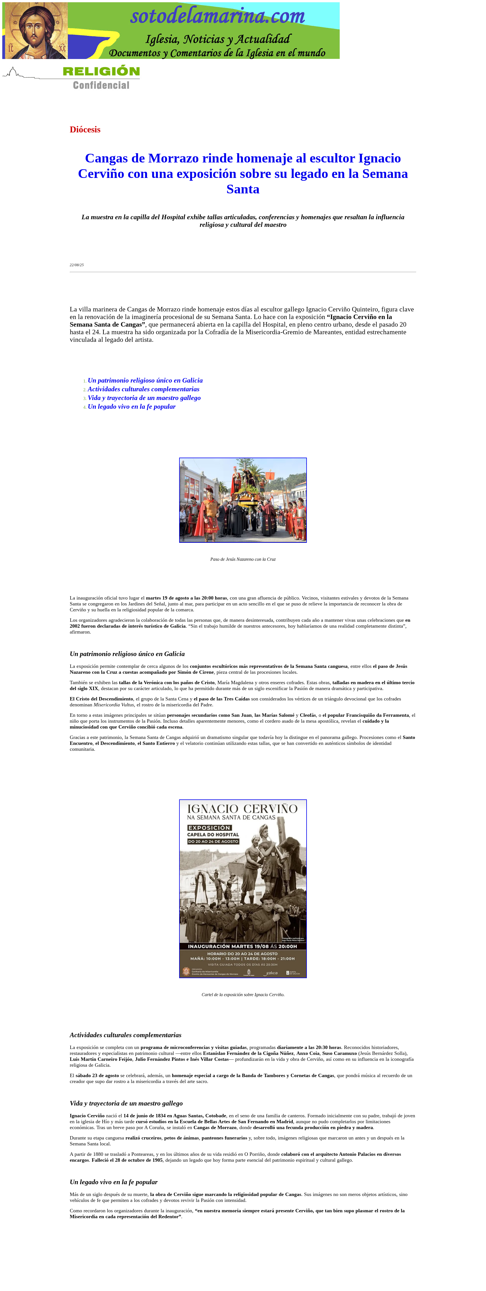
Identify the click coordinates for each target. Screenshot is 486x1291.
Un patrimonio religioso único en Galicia (145, 380)
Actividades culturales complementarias (143, 389)
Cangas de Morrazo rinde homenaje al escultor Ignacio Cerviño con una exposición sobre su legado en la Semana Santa (243, 173)
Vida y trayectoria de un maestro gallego (144, 397)
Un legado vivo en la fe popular (132, 406)
